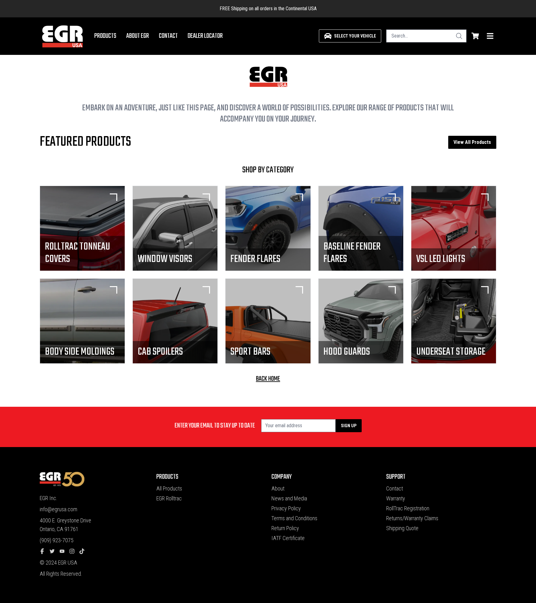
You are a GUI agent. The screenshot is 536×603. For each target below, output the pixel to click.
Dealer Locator (205, 36)
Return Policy (285, 528)
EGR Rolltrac (169, 498)
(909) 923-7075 (57, 540)
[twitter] (55, 551)
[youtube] (64, 551)
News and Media (289, 498)
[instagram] (74, 551)
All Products (169, 488)
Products (105, 36)
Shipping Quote (402, 528)
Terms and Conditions (294, 518)
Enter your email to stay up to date (215, 426)
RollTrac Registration (407, 508)
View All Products (472, 142)
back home (268, 379)
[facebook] (45, 551)
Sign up (348, 425)
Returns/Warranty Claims (412, 518)
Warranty (395, 498)
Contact (168, 36)
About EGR (137, 36)
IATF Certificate (288, 538)
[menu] (490, 36)
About (277, 488)
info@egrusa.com (58, 509)
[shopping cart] (475, 36)
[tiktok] (84, 551)
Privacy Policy (286, 508)
